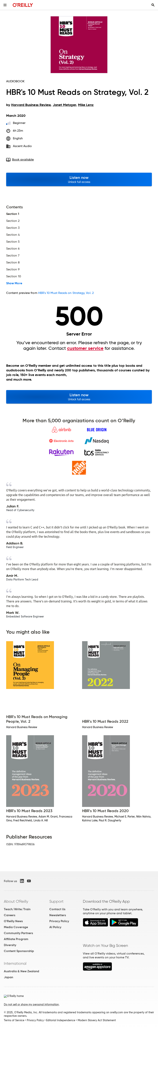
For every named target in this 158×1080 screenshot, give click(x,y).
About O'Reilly (16, 901)
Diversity (10, 945)
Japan (8, 977)
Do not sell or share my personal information (31, 1004)
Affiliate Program (16, 939)
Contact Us (57, 909)
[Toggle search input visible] (153, 5)
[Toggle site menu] (5, 5)
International (15, 963)
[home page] (23, 4)
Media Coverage (16, 927)
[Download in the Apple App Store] (95, 926)
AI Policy (55, 927)
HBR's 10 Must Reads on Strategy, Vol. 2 (66, 293)
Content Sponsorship (19, 951)
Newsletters (57, 915)
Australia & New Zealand (21, 971)
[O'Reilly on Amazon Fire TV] (97, 970)
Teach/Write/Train (17, 909)
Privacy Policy (59, 921)
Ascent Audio (22, 146)
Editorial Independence (60, 1020)
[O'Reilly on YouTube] (29, 881)
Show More (14, 283)
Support (56, 901)
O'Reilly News (13, 921)
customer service (85, 348)
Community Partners (18, 933)
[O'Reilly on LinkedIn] (22, 881)
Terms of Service (14, 1020)
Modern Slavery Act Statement (97, 1020)
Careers (9, 915)
